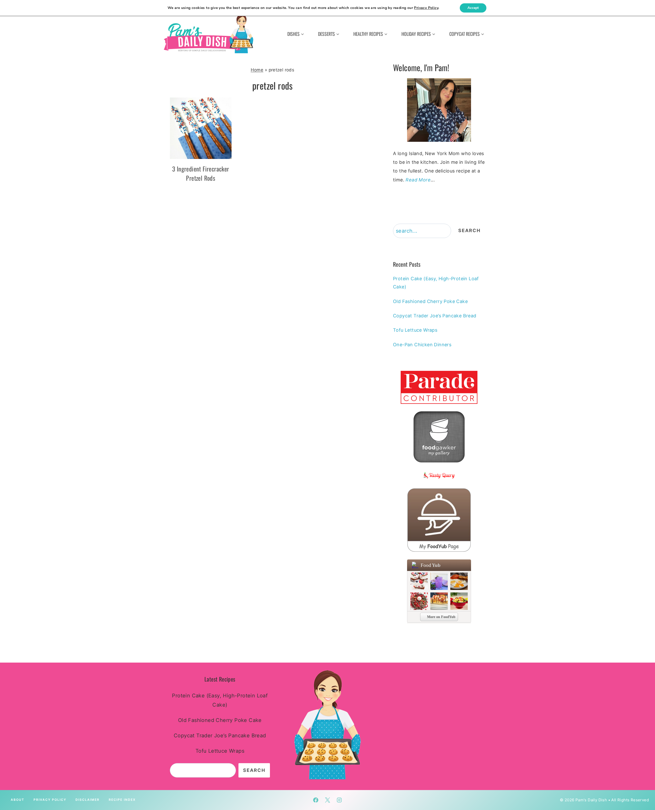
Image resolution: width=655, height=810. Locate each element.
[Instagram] (339, 800)
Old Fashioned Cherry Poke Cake (430, 301)
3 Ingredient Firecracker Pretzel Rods (200, 173)
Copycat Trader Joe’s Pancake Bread (434, 315)
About (17, 800)
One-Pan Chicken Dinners (422, 344)
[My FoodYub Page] (439, 520)
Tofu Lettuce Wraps (415, 330)
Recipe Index (122, 800)
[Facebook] (316, 800)
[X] (327, 800)
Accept (473, 7)
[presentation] (201, 128)
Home (257, 69)
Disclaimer (87, 800)
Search (469, 230)
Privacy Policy (50, 800)
